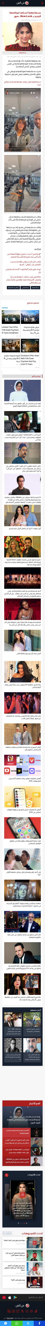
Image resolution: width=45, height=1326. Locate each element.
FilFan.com (38, 1318)
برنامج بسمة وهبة (13, 287)
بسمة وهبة (35, 287)
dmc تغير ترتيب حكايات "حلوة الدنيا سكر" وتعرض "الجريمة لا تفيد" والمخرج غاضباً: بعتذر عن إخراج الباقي (23, 280)
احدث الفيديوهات (24, 1233)
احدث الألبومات (33, 1175)
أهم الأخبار (34, 1103)
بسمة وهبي (25, 287)
